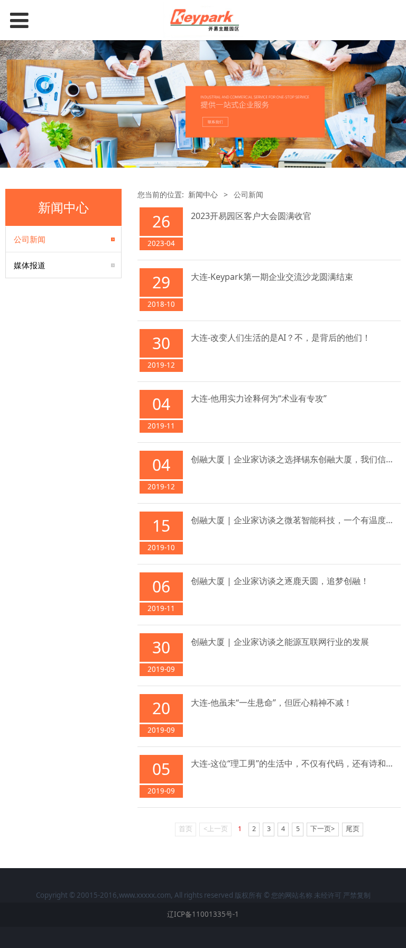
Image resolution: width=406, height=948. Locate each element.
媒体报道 (29, 265)
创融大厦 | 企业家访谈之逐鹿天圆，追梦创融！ (280, 581)
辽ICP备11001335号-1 (203, 914)
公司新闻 (29, 239)
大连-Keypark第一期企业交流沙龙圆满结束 (272, 276)
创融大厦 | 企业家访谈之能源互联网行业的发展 (280, 642)
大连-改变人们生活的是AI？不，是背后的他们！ (281, 337)
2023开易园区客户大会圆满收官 (251, 216)
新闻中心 (203, 194)
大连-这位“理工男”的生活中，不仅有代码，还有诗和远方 (297, 763)
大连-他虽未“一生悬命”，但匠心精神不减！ (271, 702)
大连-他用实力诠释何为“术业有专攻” (259, 398)
